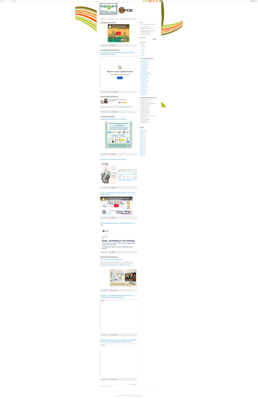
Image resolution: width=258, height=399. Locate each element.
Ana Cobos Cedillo (144, 82)
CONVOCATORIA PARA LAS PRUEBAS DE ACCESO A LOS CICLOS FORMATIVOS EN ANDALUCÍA (118, 341)
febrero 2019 (142, 153)
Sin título (143, 46)
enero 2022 (142, 138)
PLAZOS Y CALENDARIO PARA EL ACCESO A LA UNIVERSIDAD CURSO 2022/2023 (117, 296)
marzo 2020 (142, 145)
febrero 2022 (142, 137)
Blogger (140, 395)
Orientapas (143, 94)
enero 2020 (142, 148)
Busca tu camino (144, 63)
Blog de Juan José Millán (145, 72)
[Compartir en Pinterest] (114, 45)
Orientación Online (144, 60)
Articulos (117, 18)
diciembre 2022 (142, 134)
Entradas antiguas (133, 384)
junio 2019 (142, 151)
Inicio (115, 384)
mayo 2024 (142, 129)
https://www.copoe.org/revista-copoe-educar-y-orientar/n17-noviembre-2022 (119, 265)
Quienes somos (103, 18)
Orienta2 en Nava (144, 65)
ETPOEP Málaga (144, 67)
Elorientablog (143, 79)
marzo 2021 (142, 140)
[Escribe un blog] (111, 45)
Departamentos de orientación (146, 74)
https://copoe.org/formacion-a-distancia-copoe (123, 107)
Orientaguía (143, 89)
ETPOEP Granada (144, 68)
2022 (142, 50)
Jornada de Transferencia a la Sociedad (113, 119)
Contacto (134, 18)
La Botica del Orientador (145, 80)
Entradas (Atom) (108, 386)
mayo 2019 (142, 152)
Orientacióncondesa (144, 75)
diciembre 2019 (142, 149)
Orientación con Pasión (145, 61)
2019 (142, 55)
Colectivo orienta (144, 87)
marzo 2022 (142, 136)
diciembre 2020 (142, 142)
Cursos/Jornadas (111, 18)
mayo (143, 45)
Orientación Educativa (145, 76)
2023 (142, 49)
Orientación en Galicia (145, 64)
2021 (142, 52)
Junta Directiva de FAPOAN (126, 18)
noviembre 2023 (143, 130)
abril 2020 (141, 144)
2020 (142, 53)
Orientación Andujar (144, 93)
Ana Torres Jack (144, 83)
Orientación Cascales (145, 90)
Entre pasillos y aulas (145, 78)
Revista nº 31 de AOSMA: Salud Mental (113, 159)
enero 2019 (142, 155)
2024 (142, 44)
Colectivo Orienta (144, 71)
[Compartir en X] (112, 45)
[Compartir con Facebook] (113, 45)
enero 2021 (142, 141)
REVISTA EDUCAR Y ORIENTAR (111, 259)
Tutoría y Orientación (144, 86)
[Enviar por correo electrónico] (109, 45)
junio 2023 (142, 133)
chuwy (130, 395)
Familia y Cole (143, 91)
